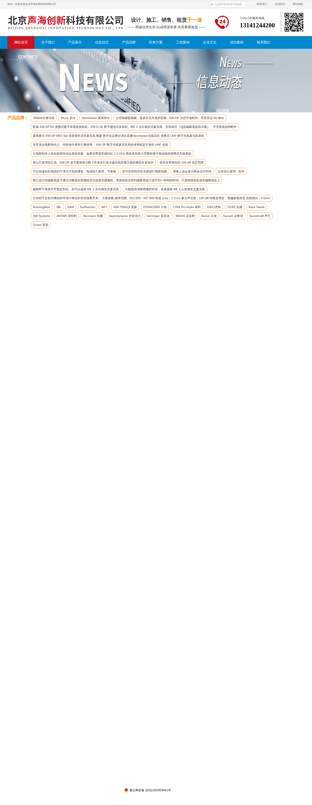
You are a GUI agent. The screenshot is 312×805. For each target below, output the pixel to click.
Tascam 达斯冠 (233, 216)
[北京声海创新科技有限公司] (65, 22)
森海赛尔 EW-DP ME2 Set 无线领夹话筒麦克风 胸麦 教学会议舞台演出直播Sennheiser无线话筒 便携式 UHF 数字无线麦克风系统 (118, 135)
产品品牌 (129, 42)
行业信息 (29, 341)
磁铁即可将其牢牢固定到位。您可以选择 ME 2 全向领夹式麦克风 (76, 189)
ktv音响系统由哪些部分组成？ (120, 676)
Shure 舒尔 (68, 118)
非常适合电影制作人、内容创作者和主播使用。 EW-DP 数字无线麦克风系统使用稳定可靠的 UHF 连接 (100, 144)
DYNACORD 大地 (155, 207)
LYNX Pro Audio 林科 (187, 207)
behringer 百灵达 (158, 216)
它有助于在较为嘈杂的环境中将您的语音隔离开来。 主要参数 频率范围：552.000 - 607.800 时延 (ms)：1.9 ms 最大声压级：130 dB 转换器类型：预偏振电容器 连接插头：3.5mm (151, 198)
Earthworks (87, 207)
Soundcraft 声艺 (260, 216)
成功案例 (236, 42)
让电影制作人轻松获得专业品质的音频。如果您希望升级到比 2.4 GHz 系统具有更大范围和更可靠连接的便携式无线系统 (112, 153)
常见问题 (29, 352)
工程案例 (183, 42)
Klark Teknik (257, 207)
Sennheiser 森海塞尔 (96, 118)
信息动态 (102, 42)
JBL (58, 207)
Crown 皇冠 (40, 224)
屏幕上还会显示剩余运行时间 (192, 171)
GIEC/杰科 (214, 207)
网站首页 (21, 42)
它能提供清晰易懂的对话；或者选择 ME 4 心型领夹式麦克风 (165, 189)
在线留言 (280, 4)
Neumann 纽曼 (93, 216)
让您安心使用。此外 (231, 171)
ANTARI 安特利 (66, 216)
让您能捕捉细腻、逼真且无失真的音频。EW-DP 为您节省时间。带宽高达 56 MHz (170, 118)
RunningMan (41, 207)
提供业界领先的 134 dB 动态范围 (182, 162)
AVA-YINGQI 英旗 (125, 207)
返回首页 (41, 261)
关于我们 (48, 42)
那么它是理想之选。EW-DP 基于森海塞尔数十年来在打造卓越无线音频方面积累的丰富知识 (93, 162)
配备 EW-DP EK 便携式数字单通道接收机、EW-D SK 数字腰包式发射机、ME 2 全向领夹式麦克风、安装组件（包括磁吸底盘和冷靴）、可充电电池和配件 (135, 127)
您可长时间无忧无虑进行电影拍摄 (144, 171)
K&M (70, 207)
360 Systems (41, 216)
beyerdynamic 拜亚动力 (125, 216)
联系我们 (262, 4)
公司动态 (58, 261)
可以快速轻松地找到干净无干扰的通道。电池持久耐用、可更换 (74, 171)
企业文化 (209, 42)
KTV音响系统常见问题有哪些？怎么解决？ (129, 682)
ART (104, 207)
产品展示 (75, 42)
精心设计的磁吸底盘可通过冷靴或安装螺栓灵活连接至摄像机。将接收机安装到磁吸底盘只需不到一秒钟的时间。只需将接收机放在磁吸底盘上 (126, 180)
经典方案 (156, 42)
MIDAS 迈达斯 (185, 216)
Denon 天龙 (209, 216)
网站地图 (298, 4)
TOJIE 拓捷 (234, 207)
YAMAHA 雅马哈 (44, 118)
